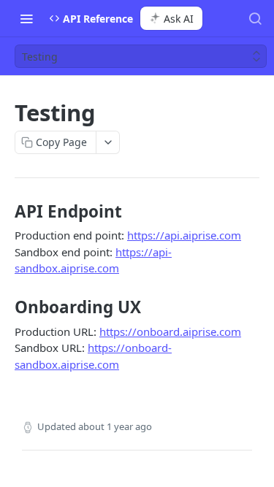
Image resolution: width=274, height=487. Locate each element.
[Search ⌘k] (255, 18)
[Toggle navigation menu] (26, 18)
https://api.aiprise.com (184, 235)
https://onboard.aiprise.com (170, 331)
